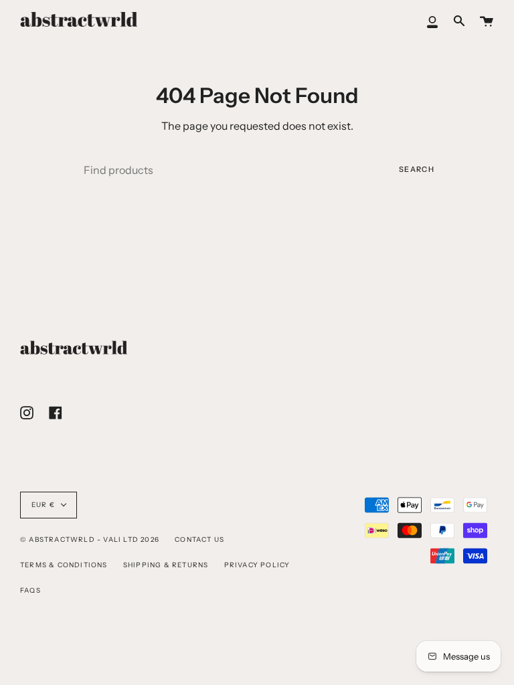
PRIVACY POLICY (257, 565)
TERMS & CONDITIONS (64, 565)
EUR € (43, 504)
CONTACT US (199, 539)
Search (416, 169)
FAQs (30, 590)
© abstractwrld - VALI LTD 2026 (89, 539)
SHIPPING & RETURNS (166, 565)
